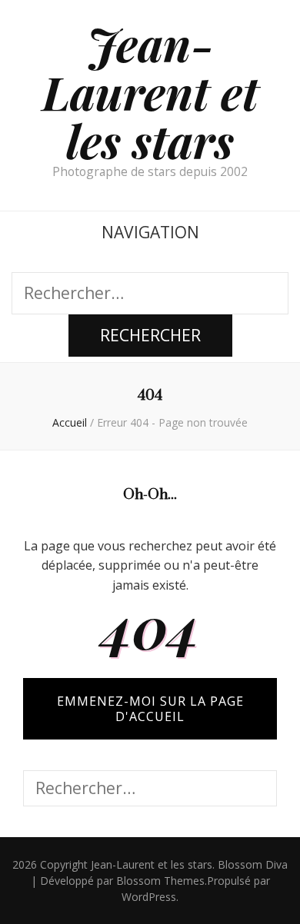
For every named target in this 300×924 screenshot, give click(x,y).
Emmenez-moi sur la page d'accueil (150, 709)
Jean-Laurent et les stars (150, 91)
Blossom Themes (160, 880)
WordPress (149, 896)
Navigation (150, 232)
